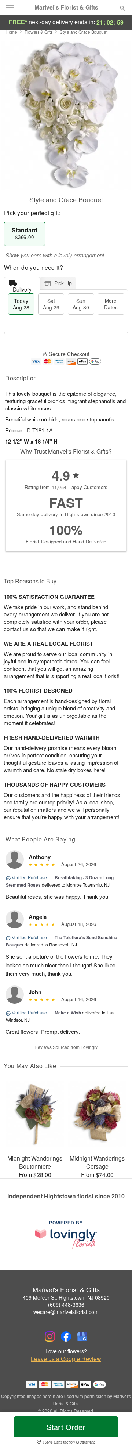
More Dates (111, 304)
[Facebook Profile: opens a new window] (66, 1336)
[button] (116, 1431)
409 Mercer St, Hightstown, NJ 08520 (66, 1297)
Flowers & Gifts (39, 32)
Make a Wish (68, 1012)
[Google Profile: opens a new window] (82, 1336)
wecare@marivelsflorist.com (66, 1311)
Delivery (22, 288)
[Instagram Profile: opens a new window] (50, 1336)
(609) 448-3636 (66, 1304)
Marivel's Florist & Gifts (66, 7)
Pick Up (63, 283)
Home (11, 32)
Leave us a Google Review (66, 1359)
